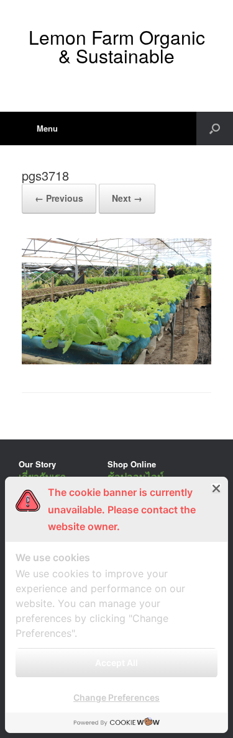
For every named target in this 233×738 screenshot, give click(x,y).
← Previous (59, 198)
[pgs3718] (116, 361)
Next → (127, 198)
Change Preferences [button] (116, 697)
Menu (47, 128)
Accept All (116, 662)
